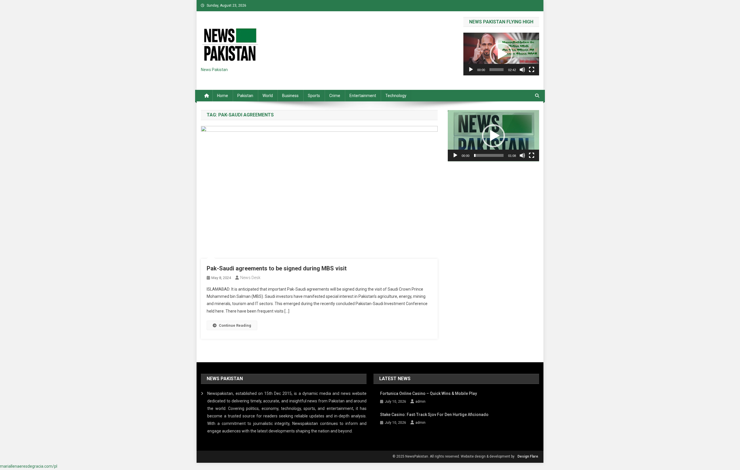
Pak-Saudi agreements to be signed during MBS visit (277, 268)
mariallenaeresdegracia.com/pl (28, 466)
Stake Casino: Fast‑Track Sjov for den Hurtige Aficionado (434, 414)
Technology (395, 95)
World (267, 95)
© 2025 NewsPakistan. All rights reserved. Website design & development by (454, 456)
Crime (334, 95)
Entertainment (362, 95)
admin (420, 402)
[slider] (497, 69)
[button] (501, 54)
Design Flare (527, 456)
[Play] (471, 70)
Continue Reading (235, 325)
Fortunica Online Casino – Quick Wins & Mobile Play (428, 393)
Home (222, 95)
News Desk (250, 277)
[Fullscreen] (531, 70)
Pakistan (245, 95)
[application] (501, 54)
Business (290, 95)
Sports (314, 95)
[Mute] (522, 70)
